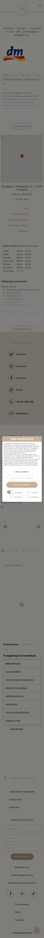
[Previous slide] (5, 527)
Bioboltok (21, 28)
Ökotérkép (8, 28)
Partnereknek (22, 904)
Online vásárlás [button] (22, 194)
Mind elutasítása (22, 472)
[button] (40, 5)
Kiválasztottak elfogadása (22, 478)
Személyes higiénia (16, 688)
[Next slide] (38, 527)
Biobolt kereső (22, 867)
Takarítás (11, 704)
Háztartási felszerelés (19, 680)
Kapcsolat (14, 807)
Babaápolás (12, 663)
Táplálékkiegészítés (17, 712)
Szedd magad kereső (22, 875)
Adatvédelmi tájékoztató (22, 791)
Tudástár (19, 920)
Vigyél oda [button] (22, 199)
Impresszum (15, 799)
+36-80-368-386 (25, 401)
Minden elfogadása (22, 485)
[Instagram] (22, 893)
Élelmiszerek (13, 672)
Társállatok (12, 721)
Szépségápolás (14, 696)
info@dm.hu (22, 413)
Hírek (18, 912)
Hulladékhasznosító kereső (22, 883)
